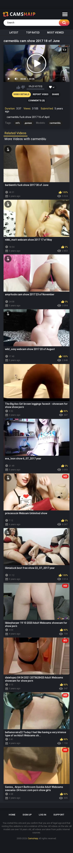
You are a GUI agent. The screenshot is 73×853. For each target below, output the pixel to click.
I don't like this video (23, 87)
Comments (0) (36, 100)
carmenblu (55, 123)
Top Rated (33, 32)
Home (12, 814)
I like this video (18, 87)
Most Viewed (55, 32)
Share (55, 94)
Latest (13, 32)
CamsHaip (33, 838)
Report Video (40, 94)
